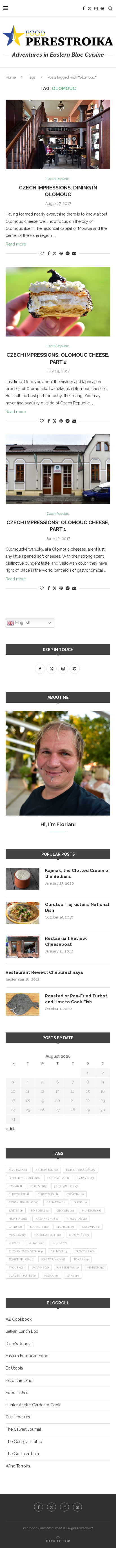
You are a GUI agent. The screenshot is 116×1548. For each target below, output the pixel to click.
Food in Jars (17, 1392)
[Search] (110, 8)
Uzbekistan (68, 1267)
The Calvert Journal (23, 1429)
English (22, 622)
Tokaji (80, 1259)
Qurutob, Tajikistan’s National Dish (77, 907)
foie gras (39, 1210)
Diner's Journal (19, 1343)
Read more (16, 244)
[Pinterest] (102, 8)
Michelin (65, 1226)
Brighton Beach (24, 1178)
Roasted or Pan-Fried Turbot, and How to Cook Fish (76, 998)
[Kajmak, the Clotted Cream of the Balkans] (22, 879)
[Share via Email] (74, 253)
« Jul (10, 1129)
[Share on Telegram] (68, 253)
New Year (79, 1234)
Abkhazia (18, 1169)
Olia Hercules (18, 1417)
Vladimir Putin (22, 1275)
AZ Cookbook (19, 1319)
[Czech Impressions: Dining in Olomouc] (58, 134)
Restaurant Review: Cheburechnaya (44, 972)
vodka (51, 1275)
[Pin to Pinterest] (61, 253)
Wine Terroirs (18, 1466)
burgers (86, 1178)
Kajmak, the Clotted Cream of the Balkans (77, 873)
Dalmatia (55, 1202)
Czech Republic (23, 1202)
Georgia (65, 1210)
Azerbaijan (46, 1169)
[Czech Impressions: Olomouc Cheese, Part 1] (58, 469)
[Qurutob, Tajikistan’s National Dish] (22, 913)
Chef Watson (66, 1186)
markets (39, 1226)
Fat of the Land (19, 1380)
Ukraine (40, 1267)
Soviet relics (21, 1259)
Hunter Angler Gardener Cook (33, 1405)
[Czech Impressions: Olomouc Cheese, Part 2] (58, 301)
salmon (59, 1251)
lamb (15, 1226)
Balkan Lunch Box (22, 1331)
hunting (18, 1218)
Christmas (48, 1194)
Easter (16, 1210)
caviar (15, 1186)
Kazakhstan (46, 1218)
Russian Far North (26, 1251)
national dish (47, 1234)
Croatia (75, 1194)
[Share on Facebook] (49, 253)
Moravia (90, 1226)
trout (16, 1267)
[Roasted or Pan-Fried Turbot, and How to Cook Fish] (22, 1004)
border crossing (80, 1169)
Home (11, 77)
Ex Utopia (14, 1368)
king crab (77, 1218)
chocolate (19, 1194)
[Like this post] (42, 253)
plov (14, 1243)
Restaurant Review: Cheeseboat (66, 941)
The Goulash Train (22, 1453)
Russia (60, 1243)
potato (36, 1243)
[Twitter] (90, 8)
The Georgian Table (24, 1441)
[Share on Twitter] (55, 253)
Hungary (91, 1210)
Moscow (17, 1234)
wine (73, 1275)
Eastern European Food (27, 1356)
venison (95, 1267)
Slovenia (85, 1251)
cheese (38, 1186)
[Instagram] (96, 8)
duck (80, 1202)
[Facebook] (83, 8)
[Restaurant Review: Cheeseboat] (22, 947)
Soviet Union (53, 1259)
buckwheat (58, 1178)
